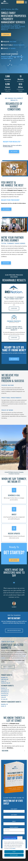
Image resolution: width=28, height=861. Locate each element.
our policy (13, 848)
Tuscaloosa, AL (4, 691)
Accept (14, 851)
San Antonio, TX (5, 687)
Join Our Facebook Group (14, 628)
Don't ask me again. (14, 855)
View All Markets (7, 664)
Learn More (14, 308)
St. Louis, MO (4, 697)
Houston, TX (4, 686)
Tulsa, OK (3, 695)
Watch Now (6, 263)
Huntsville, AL (4, 693)
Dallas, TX (3, 679)
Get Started (14, 151)
